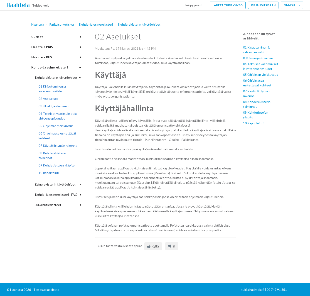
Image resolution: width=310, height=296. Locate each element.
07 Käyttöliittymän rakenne (58, 145)
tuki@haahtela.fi (252, 289)
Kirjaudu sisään (263, 5)
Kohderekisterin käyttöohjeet (139, 24)
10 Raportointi (49, 173)
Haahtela (37, 24)
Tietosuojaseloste (46, 289)
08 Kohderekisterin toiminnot (52, 155)
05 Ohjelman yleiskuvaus (56, 126)
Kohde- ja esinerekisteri (96, 24)
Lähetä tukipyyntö (228, 5)
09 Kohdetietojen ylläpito (57, 165)
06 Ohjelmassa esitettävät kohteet (57, 135)
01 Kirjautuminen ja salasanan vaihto (52, 88)
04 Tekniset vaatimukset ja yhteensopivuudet (58, 116)
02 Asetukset (48, 98)
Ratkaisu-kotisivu (61, 24)
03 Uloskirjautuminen (54, 106)
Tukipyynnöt (193, 5)
